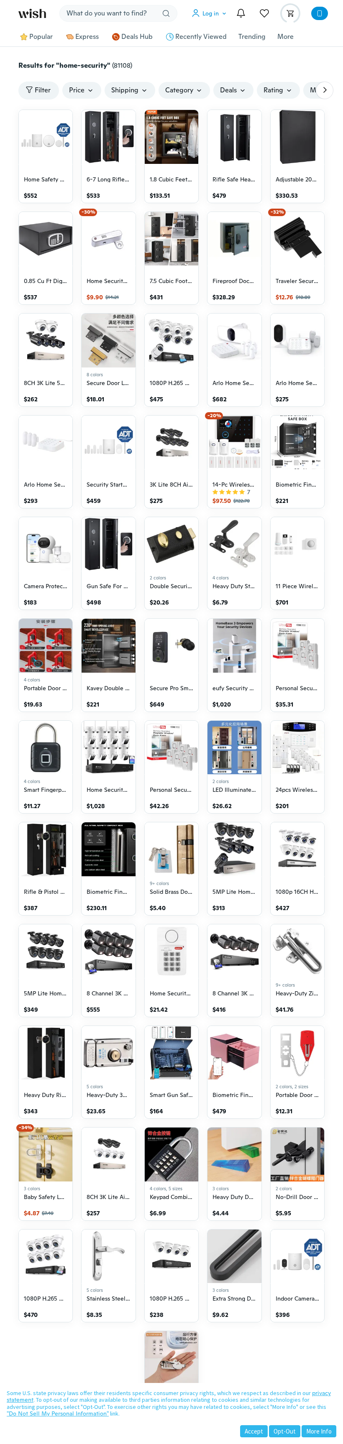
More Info (319, 1431)
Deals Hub (137, 37)
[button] (210, 13)
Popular (41, 37)
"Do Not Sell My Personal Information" (58, 1413)
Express (87, 37)
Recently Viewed (201, 37)
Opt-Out (285, 1431)
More (285, 37)
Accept (254, 1431)
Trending (252, 37)
